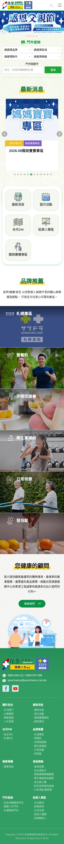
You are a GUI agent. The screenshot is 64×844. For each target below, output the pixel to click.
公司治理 (39, 810)
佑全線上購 (40, 782)
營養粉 (38, 738)
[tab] (15, 174)
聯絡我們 (29, 603)
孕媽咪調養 (40, 742)
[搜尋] (51, 6)
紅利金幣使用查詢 (44, 786)
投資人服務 (40, 814)
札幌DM (8, 738)
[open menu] (59, 5)
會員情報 (39, 766)
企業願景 (9, 713)
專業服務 (9, 717)
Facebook (5, 688)
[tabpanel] (32, 22)
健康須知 (9, 766)
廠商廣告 (39, 721)
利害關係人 (40, 818)
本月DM (18, 229)
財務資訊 (39, 806)
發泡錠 (38, 753)
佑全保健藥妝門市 (13, 802)
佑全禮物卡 (40, 770)
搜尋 (53, 70)
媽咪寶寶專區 (18, 254)
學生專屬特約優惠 (44, 778)
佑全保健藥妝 (24, 5)
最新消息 (18, 204)
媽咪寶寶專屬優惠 (44, 774)
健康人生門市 (11, 806)
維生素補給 (40, 746)
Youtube (15, 688)
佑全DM (8, 734)
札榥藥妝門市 (11, 810)
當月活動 (46, 204)
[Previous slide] (4, 134)
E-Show (45, 838)
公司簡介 (9, 709)
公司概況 (39, 802)
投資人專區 (46, 229)
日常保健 (39, 749)
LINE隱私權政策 (43, 789)
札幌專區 (39, 734)
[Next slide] (59, 134)
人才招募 (9, 721)
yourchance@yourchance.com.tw (27, 680)
